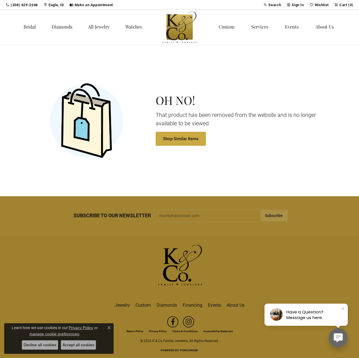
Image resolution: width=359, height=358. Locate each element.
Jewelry (122, 305)
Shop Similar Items (181, 138)
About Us (325, 27)
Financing (192, 305)
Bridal (30, 27)
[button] (272, 5)
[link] (22, 5)
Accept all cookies (78, 345)
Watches (133, 27)
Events (292, 27)
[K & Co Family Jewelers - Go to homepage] (179, 267)
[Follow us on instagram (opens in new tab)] (188, 321)
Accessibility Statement (218, 331)
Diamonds (62, 27)
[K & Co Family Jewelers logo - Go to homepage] (179, 27)
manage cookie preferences (54, 334)
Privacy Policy (158, 331)
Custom (226, 27)
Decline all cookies (40, 345)
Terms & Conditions (185, 331)
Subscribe (274, 215)
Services (259, 27)
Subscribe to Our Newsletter (112, 216)
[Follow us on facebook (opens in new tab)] (172, 321)
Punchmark (189, 350)
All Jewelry (99, 27)
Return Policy (134, 331)
